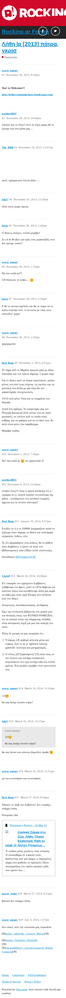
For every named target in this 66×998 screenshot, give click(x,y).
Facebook (42, 31)
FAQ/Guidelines (37, 975)
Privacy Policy (33, 981)
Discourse (21, 989)
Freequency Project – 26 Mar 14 (28, 825)
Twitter (55, 31)
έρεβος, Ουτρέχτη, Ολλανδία (21, 940)
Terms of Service (11, 981)
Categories (18, 975)
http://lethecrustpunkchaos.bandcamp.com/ (27, 94)
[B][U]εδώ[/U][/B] (25, 556)
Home (5, 975)
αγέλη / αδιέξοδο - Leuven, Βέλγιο (25, 933)
